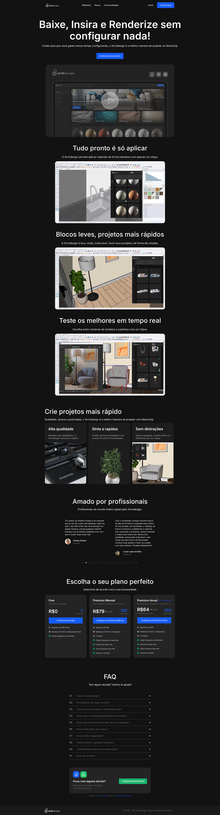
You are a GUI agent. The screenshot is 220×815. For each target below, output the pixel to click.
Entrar (150, 5)
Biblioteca (86, 5)
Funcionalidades (111, 5)
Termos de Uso (101, 796)
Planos (97, 5)
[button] (83, 562)
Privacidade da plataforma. (122, 796)
